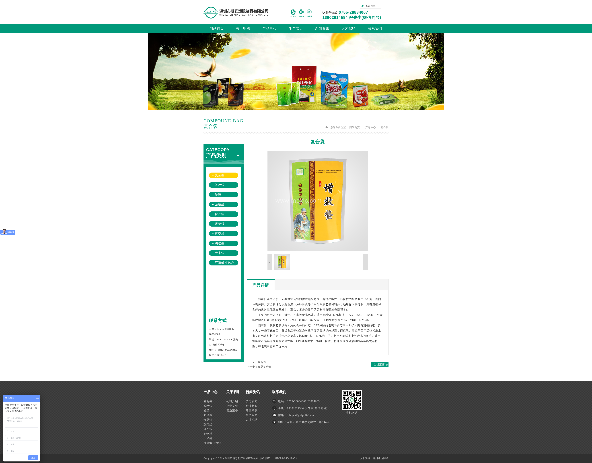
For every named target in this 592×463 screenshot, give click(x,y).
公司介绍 (232, 401)
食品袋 (219, 214)
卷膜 (218, 194)
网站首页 (354, 127)
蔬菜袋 (219, 223)
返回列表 (382, 364)
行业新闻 (251, 405)
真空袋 (219, 233)
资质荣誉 (232, 410)
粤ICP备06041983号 (286, 458)
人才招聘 (251, 419)
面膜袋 (219, 204)
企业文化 (232, 405)
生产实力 (251, 415)
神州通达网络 (380, 458)
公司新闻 (251, 401)
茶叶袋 (219, 185)
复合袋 (384, 127)
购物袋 (219, 243)
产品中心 (370, 127)
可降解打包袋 (224, 262)
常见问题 (251, 410)
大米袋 (219, 253)
